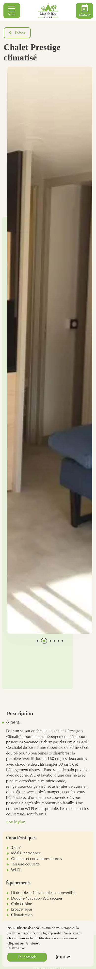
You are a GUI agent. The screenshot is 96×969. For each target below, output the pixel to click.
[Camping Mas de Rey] (48, 10)
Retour (20, 33)
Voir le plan (15, 822)
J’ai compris (27, 957)
